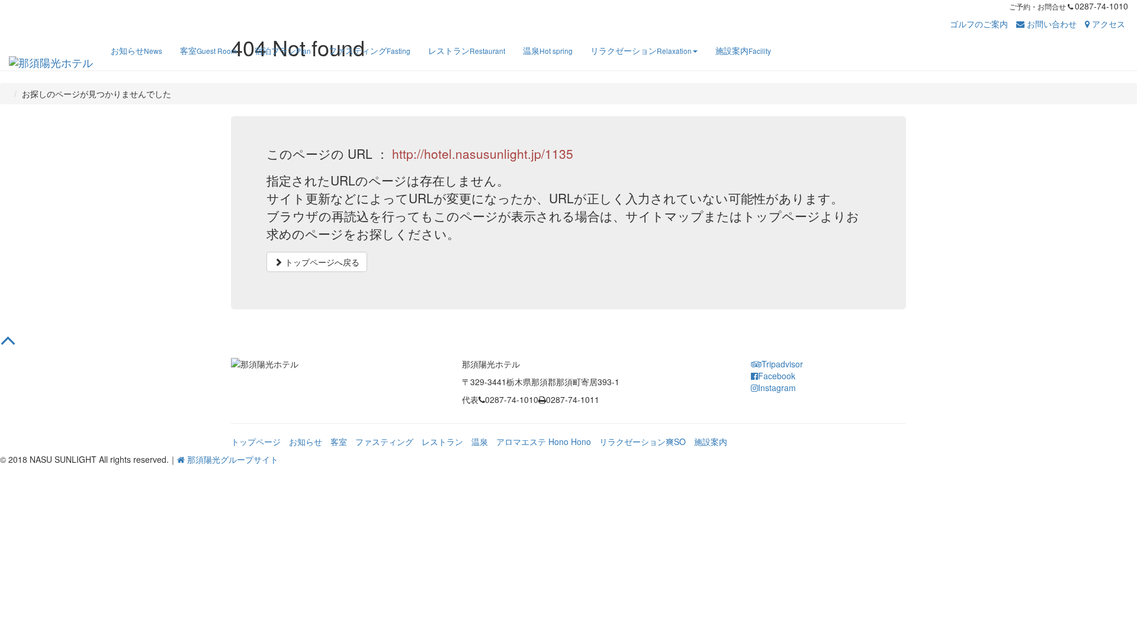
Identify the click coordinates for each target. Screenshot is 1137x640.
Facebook (776, 376)
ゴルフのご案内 (979, 24)
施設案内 (710, 441)
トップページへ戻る (320, 262)
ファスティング (384, 441)
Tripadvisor (782, 364)
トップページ (256, 441)
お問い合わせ (1050, 24)
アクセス (1107, 24)
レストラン (442, 441)
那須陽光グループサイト (231, 459)
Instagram (777, 387)
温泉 (479, 441)
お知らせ (305, 441)
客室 (338, 441)
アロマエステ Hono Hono (543, 441)
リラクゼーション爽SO (642, 441)
